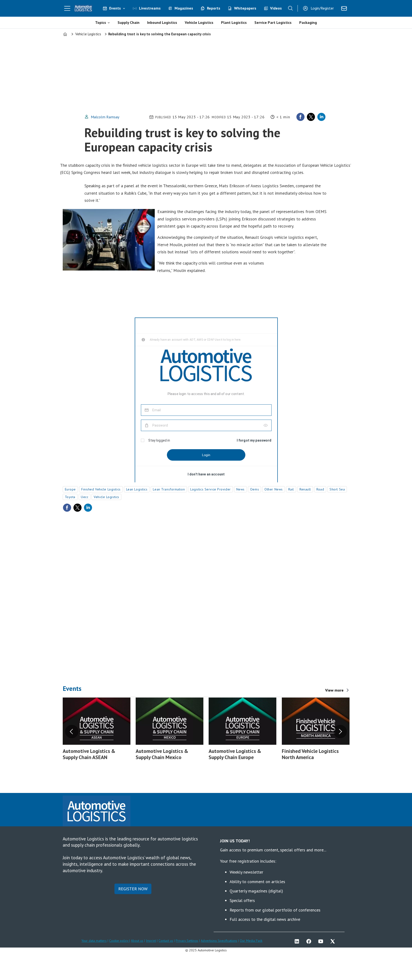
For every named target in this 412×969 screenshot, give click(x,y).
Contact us (166, 940)
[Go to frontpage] (83, 8)
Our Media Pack (251, 940)
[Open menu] (67, 8)
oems (254, 489)
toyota (70, 497)
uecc (84, 497)
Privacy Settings (187, 940)
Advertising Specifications (219, 940)
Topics (100, 22)
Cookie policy (119, 940)
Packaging (308, 22)
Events (115, 8)
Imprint (151, 940)
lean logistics (137, 489)
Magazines (184, 8)
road (320, 489)
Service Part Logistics (273, 22)
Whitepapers (245, 8)
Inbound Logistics (162, 22)
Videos (276, 8)
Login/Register (322, 8)
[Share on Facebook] (300, 117)
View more (334, 690)
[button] (71, 731)
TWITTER (334, 941)
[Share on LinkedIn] (321, 117)
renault (305, 489)
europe (70, 489)
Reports (213, 8)
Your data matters (94, 940)
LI (298, 941)
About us (137, 940)
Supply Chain (128, 22)
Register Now (133, 888)
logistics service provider (210, 489)
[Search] (290, 8)
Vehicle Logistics (199, 22)
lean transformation (169, 489)
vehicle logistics (106, 497)
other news (273, 489)
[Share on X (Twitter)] (311, 117)
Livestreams (150, 8)
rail (291, 489)
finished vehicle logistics (101, 489)
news (240, 489)
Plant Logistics (234, 22)
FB (310, 941)
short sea (337, 489)
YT (322, 941)
